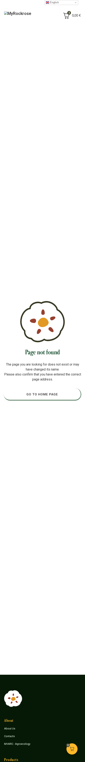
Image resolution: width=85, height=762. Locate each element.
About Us (9, 728)
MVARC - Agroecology (17, 743)
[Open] (47, 15)
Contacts (9, 736)
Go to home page (42, 394)
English (54, 2)
